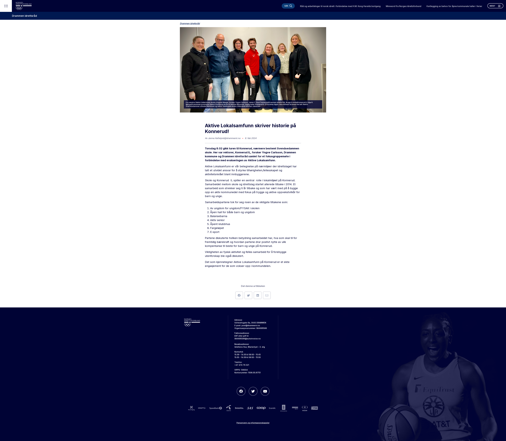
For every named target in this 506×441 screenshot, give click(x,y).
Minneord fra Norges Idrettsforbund (403, 6)
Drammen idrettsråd (24, 15)
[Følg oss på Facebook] (241, 391)
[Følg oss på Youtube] (265, 391)
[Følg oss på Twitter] (253, 391)
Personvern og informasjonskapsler (253, 423)
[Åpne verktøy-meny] (6, 6)
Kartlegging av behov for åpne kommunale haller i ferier (454, 6)
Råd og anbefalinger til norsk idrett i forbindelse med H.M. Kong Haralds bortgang (340, 6)
